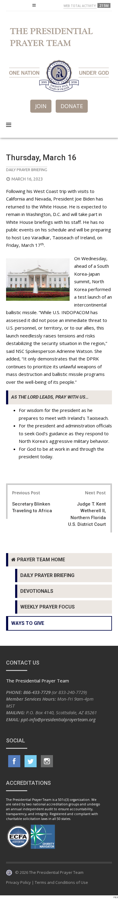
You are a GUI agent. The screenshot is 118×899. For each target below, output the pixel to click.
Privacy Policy (18, 882)
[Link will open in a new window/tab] (14, 761)
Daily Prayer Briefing (26, 170)
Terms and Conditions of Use (61, 882)
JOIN (41, 106)
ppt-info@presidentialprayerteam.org (58, 719)
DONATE (72, 106)
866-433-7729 (37, 692)
